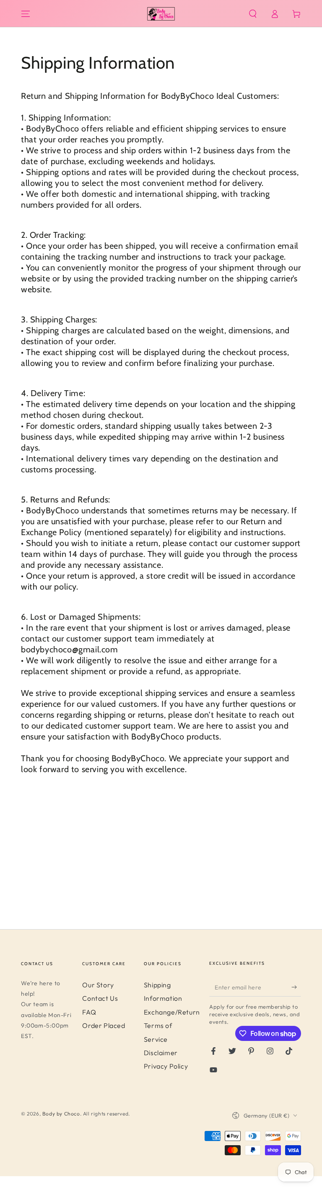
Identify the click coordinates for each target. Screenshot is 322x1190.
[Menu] (25, 14)
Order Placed (103, 1025)
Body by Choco (61, 1113)
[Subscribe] (296, 987)
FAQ (89, 1012)
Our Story (98, 985)
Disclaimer (161, 1052)
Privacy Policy (166, 1066)
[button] (253, 14)
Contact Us (100, 998)
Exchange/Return (172, 1012)
